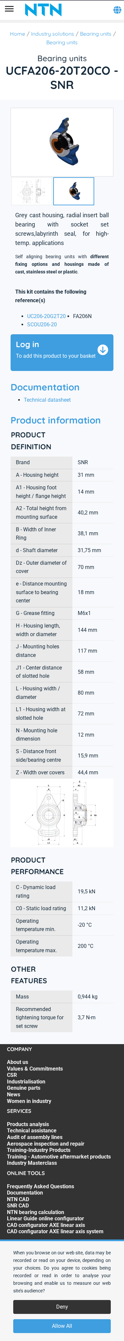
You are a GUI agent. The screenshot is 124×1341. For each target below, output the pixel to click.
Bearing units (95, 33)
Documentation (25, 1193)
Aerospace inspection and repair (45, 1144)
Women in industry (29, 1101)
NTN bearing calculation (35, 1212)
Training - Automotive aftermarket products (59, 1157)
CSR (12, 1075)
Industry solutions (52, 33)
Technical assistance (32, 1130)
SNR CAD (18, 1205)
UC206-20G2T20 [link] (46, 316)
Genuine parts (23, 1088)
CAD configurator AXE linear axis (46, 1225)
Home (17, 33)
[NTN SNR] (43, 10)
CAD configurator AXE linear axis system (55, 1231)
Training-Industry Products (38, 1150)
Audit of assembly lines (34, 1137)
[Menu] (9, 10)
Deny (62, 1307)
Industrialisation (26, 1081)
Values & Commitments (35, 1069)
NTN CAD (18, 1199)
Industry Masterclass (32, 1163)
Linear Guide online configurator (45, 1218)
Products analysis (28, 1124)
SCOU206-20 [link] (42, 324)
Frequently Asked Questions (40, 1186)
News (13, 1094)
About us (17, 1062)
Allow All (62, 1326)
